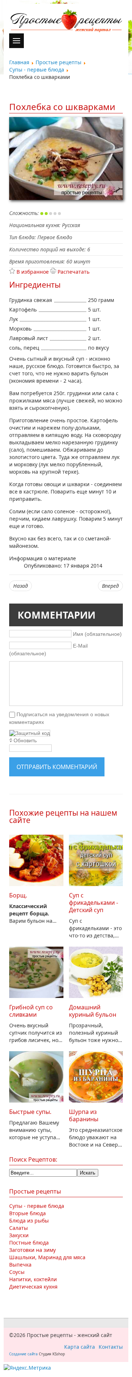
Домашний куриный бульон (92, 1011)
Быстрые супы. (30, 1112)
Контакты (111, 1346)
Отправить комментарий (56, 767)
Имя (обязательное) (97, 634)
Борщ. (18, 895)
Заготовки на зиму (32, 1249)
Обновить (25, 740)
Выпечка (20, 1264)
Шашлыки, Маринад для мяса (47, 1257)
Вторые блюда (27, 1213)
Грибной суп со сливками (31, 1011)
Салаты (18, 1227)
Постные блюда (29, 1242)
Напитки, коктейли (33, 1279)
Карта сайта (79, 1346)
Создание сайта (23, 1353)
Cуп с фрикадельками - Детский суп (93, 902)
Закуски (19, 1235)
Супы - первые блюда (36, 1205)
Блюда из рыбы (29, 1220)
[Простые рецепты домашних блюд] (66, 21)
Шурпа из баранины (83, 1115)
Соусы (17, 1271)
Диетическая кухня (33, 1286)
